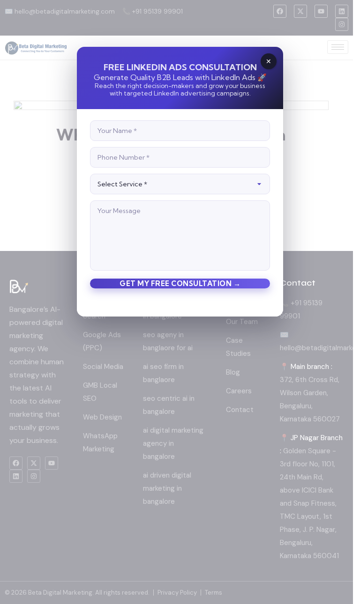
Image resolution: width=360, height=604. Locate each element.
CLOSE (269, 61)
